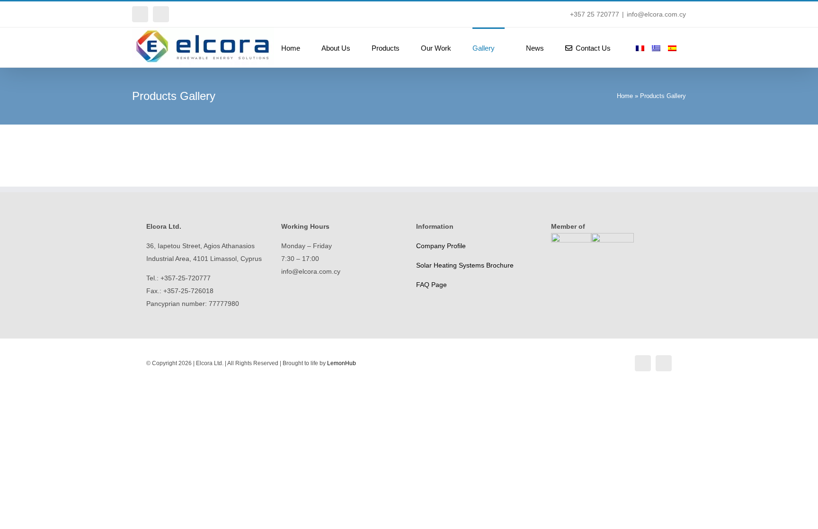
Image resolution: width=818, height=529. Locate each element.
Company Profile (441, 246)
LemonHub (341, 363)
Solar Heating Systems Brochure (465, 265)
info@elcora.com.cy (656, 14)
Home (625, 95)
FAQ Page (431, 284)
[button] (683, 47)
